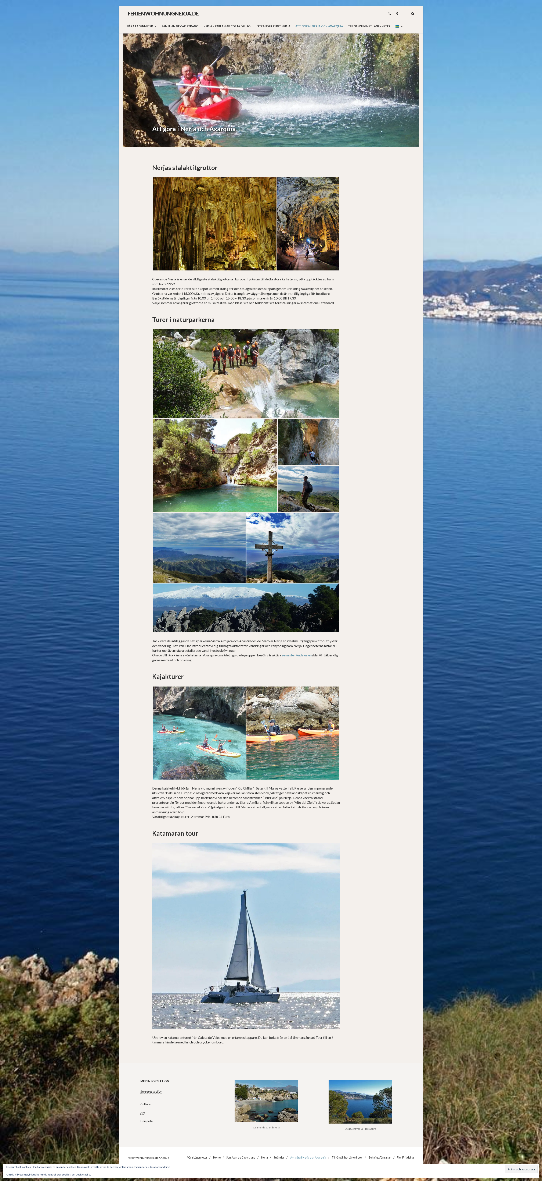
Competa (146, 1121)
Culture (145, 1104)
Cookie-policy (83, 1174)
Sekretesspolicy (151, 1091)
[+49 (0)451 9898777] (390, 14)
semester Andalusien (297, 655)
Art (142, 1112)
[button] (214, 224)
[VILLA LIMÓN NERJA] (397, 14)
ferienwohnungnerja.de (163, 13)
